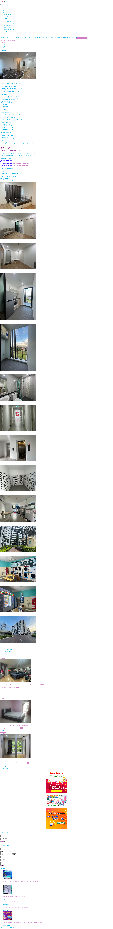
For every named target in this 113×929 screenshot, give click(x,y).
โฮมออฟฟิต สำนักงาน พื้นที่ (9, 29)
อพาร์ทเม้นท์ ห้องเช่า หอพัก (9, 23)
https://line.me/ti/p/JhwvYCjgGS (21, 163)
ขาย (3, 8)
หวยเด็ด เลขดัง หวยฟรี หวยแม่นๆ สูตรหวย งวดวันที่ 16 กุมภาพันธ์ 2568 (14, 896)
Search (2, 865)
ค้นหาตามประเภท (6, 12)
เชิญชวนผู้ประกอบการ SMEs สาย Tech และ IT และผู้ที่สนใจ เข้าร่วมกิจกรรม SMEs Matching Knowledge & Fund (21, 881)
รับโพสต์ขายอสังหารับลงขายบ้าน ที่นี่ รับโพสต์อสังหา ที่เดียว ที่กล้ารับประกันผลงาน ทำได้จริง (17, 901)
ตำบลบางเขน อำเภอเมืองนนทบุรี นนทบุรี (8, 687)
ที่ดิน (6, 18)
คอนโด (6, 16)
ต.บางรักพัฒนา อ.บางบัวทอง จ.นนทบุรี (7, 40)
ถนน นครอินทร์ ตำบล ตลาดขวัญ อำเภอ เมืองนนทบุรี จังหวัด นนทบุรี (13, 762)
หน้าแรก (4, 6)
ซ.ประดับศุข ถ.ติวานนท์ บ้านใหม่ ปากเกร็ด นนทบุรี (10, 728)
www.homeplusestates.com (21, 165)
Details (17, 687)
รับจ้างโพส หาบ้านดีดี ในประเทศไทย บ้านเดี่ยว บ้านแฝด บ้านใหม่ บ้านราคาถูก (15, 907)
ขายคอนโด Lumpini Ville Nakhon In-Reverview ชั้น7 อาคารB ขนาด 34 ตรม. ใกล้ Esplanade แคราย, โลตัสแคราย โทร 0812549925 (26, 760)
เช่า (3, 10)
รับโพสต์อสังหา (5, 33)
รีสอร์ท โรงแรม (7, 27)
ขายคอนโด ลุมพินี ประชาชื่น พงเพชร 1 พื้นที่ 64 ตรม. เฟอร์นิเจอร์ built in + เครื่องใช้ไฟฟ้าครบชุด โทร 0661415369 (22, 684)
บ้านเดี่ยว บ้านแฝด (8, 14)
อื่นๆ (6, 31)
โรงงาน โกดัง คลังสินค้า (9, 25)
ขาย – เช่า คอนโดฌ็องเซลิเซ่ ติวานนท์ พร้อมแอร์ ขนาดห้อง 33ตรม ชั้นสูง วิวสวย (15, 725)
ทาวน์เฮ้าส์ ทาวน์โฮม (8, 21)
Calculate (2, 841)
